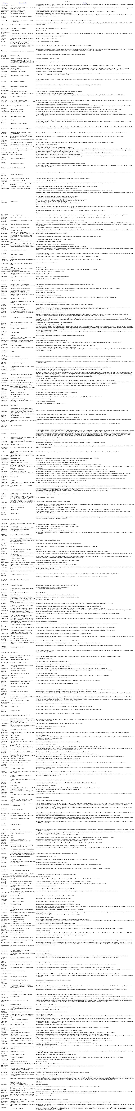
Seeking (85, 3)
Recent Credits (22, 3)
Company (5, 3)
